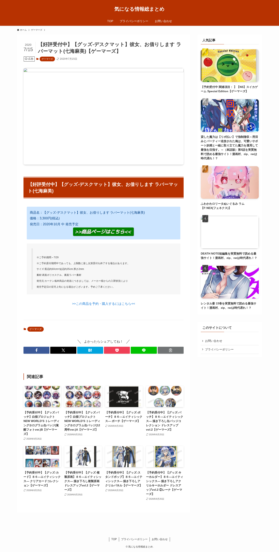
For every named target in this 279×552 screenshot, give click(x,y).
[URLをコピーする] (171, 350)
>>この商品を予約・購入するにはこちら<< (103, 303)
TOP (114, 539)
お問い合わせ (213, 340)
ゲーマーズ (47, 59)
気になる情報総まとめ (139, 9)
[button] (36, 350)
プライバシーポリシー (219, 349)
